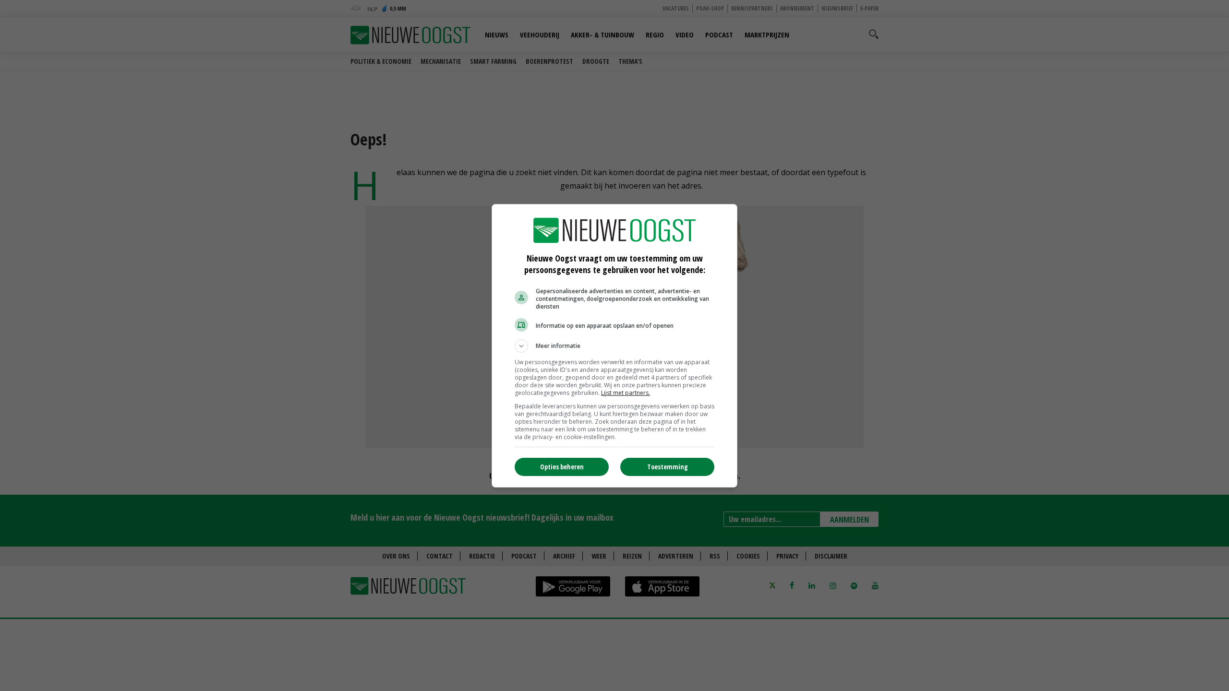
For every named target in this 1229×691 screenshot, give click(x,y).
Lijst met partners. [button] (625, 393)
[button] (614, 346)
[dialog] (614, 346)
